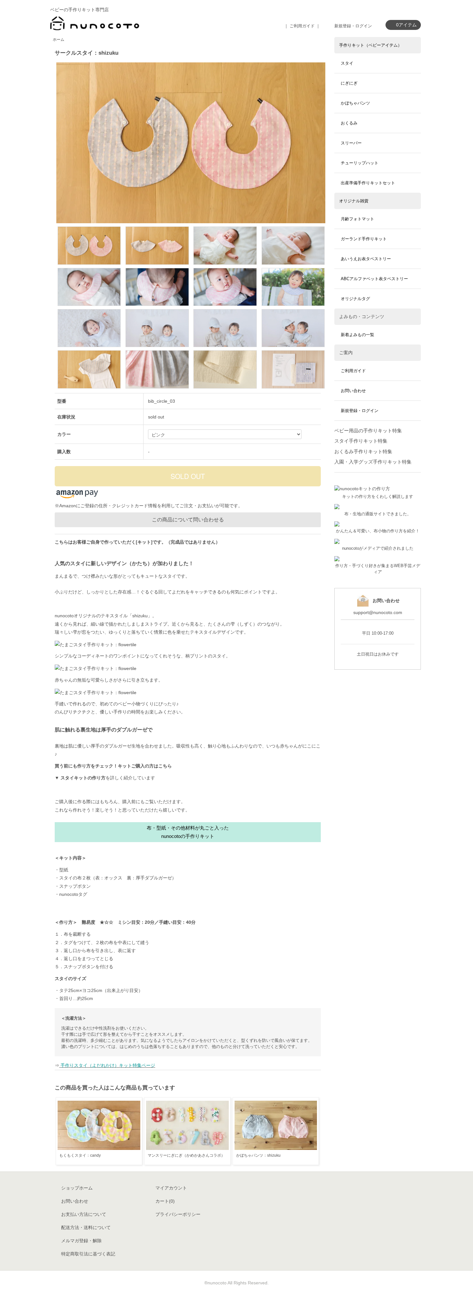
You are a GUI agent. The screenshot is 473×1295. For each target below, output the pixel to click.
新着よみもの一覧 (357, 334)
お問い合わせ (353, 390)
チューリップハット (359, 163)
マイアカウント (171, 1187)
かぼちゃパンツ (355, 103)
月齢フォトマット (357, 218)
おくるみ (349, 123)
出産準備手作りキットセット (368, 182)
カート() (165, 1201)
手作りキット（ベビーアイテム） (370, 45)
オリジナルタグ (355, 298)
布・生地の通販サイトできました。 (377, 514)
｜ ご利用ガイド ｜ (302, 25)
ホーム (58, 39)
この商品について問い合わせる (188, 519)
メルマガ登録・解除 (81, 1240)
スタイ (347, 63)
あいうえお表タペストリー (366, 258)
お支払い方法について (83, 1214)
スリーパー (351, 143)
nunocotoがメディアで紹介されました (377, 548)
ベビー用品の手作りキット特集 (368, 430)
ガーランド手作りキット (364, 238)
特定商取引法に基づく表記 (88, 1253)
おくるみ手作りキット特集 (363, 451)
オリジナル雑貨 (353, 200)
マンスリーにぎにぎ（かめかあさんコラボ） (186, 1155)
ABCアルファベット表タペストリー (374, 278)
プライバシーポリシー (177, 1214)
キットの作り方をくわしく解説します (377, 496)
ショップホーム (77, 1187)
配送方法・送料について (86, 1227)
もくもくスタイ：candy (80, 1155)
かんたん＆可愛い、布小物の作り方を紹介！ (378, 531)
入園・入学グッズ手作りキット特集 (373, 461)
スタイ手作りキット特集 (360, 441)
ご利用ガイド (353, 370)
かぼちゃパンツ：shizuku (258, 1155)
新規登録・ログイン (353, 25)
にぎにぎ (349, 83)
